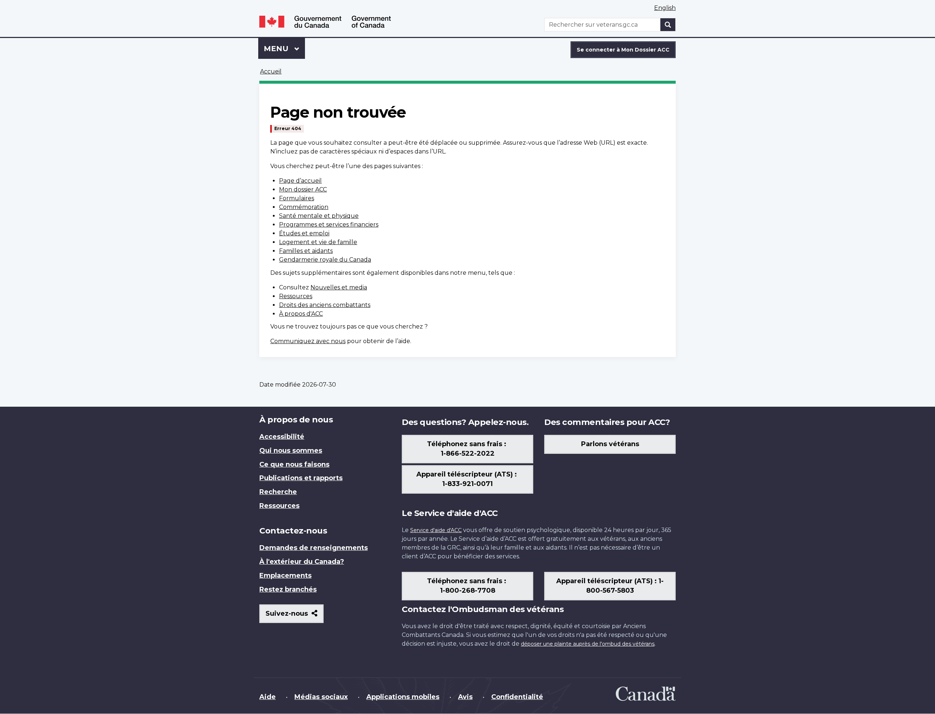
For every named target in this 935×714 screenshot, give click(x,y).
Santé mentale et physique (319, 215)
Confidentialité (517, 697)
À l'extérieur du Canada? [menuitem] (301, 562)
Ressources (295, 296)
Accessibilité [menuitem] (281, 437)
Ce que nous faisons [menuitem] (294, 464)
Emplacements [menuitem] (285, 575)
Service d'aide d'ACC (436, 530)
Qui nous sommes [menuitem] (290, 451)
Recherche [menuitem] (278, 492)
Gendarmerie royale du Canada (325, 259)
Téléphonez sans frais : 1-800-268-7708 (467, 586)
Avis (465, 697)
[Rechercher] (668, 24)
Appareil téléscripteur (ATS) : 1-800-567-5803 (610, 586)
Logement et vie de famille (318, 242)
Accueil (271, 71)
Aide (267, 697)
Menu (284, 48)
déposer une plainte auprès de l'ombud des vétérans (587, 644)
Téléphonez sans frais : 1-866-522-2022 (467, 448)
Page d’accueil (300, 180)
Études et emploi (304, 233)
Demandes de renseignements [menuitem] (313, 548)
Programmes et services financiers (328, 224)
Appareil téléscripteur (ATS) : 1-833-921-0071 (467, 479)
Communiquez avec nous (308, 341)
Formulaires (296, 198)
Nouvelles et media (338, 287)
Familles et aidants (306, 250)
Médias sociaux (321, 697)
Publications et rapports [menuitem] (301, 478)
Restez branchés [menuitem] (288, 589)
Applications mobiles (402, 697)
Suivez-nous (295, 616)
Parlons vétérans (610, 444)
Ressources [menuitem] (279, 506)
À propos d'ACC (301, 313)
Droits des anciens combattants (324, 304)
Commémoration (303, 207)
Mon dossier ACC (303, 189)
